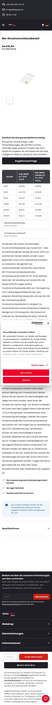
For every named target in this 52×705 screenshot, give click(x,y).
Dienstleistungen (12, 633)
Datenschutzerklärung (11, 604)
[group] (9, 100)
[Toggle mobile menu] (3, 25)
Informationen (11, 643)
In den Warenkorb (33, 657)
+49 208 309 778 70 (15, 4)
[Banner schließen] (48, 323)
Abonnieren (41, 596)
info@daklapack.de (14, 9)
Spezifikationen (10, 528)
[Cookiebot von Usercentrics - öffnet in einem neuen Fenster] (32, 323)
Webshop (7, 624)
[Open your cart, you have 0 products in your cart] (43, 25)
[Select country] (48, 25)
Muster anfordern (26, 665)
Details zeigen (37, 365)
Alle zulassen (26, 373)
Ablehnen (26, 380)
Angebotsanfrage (26, 160)
